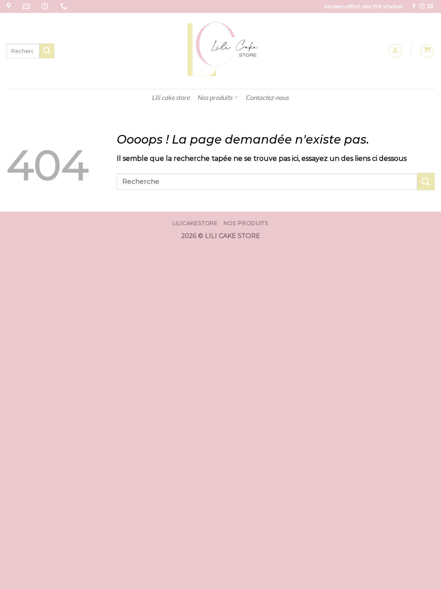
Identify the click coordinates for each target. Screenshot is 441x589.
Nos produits (215, 97)
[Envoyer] (47, 51)
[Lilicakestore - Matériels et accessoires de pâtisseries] (220, 51)
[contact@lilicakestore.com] (27, 6)
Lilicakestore (195, 223)
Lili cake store (171, 97)
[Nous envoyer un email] (430, 6)
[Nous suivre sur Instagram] (422, 6)
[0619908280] (64, 6)
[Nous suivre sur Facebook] (413, 6)
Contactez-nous (267, 97)
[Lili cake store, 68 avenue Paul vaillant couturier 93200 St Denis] (9, 6)
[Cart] (427, 51)
